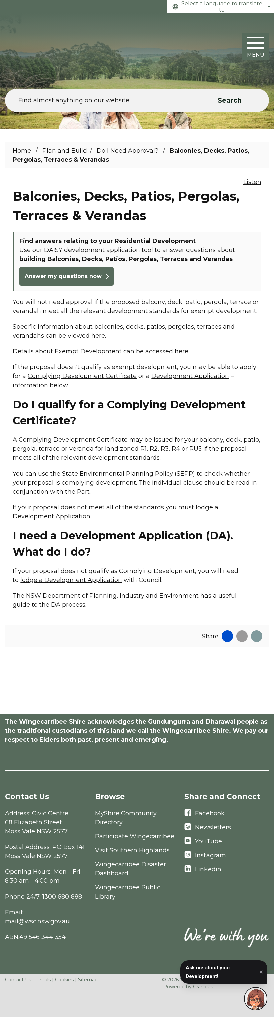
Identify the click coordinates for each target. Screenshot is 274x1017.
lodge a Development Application (71, 580)
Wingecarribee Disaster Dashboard (130, 869)
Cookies (64, 980)
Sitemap (88, 980)
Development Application (190, 376)
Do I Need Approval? (128, 150)
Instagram (210, 855)
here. (98, 335)
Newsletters (213, 827)
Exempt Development (88, 351)
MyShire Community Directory (126, 818)
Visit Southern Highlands (132, 850)
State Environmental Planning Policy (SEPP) (128, 473)
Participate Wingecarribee (134, 836)
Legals (43, 980)
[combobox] (220, 6)
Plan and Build (64, 150)
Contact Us (18, 980)
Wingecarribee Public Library (127, 892)
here (181, 351)
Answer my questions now (63, 276)
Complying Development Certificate (82, 376)
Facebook (210, 813)
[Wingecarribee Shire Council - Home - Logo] (38, 47)
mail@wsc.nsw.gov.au (37, 921)
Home (22, 150)
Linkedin (208, 869)
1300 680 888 (62, 896)
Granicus (203, 987)
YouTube (208, 841)
